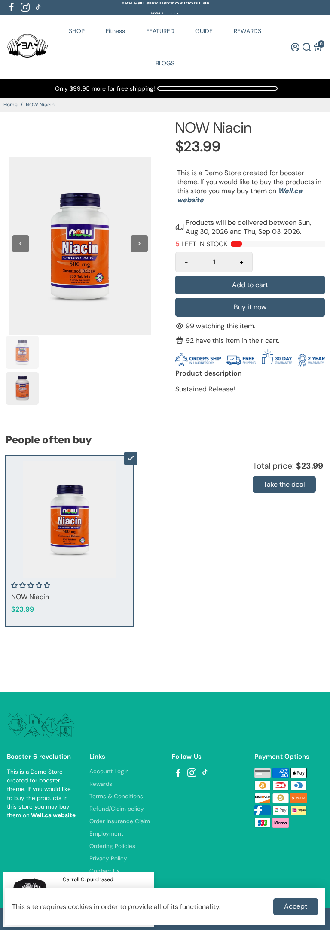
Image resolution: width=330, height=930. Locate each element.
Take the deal (284, 484)
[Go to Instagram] (25, 7)
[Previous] (20, 243)
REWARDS (247, 31)
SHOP (77, 31)
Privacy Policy (108, 858)
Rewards (100, 784)
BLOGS (165, 63)
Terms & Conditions (116, 796)
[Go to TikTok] (38, 7)
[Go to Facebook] (11, 7)
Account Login (109, 771)
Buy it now (250, 307)
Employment (106, 833)
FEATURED (160, 31)
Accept (295, 906)
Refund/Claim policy (116, 808)
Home (10, 104)
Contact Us (104, 871)
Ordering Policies (112, 846)
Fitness (115, 31)
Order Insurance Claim (119, 821)
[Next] (139, 243)
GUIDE (204, 31)
